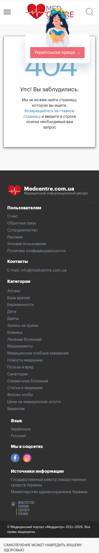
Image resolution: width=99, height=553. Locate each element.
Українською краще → (57, 52)
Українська (21, 429)
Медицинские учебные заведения (37, 353)
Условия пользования (26, 244)
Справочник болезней (27, 381)
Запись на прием (22, 326)
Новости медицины (25, 360)
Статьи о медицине (25, 388)
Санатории (17, 374)
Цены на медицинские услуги (34, 402)
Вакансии (16, 409)
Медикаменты (20, 346)
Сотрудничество (22, 230)
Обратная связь (21, 223)
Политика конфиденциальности (36, 251)
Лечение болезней (24, 340)
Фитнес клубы (20, 395)
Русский (18, 436)
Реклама (15, 237)
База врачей (18, 298)
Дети (11, 312)
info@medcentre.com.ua (44, 270)
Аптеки (13, 291)
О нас (12, 216)
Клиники (14, 333)
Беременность (20, 305)
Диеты (13, 319)
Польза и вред (20, 367)
